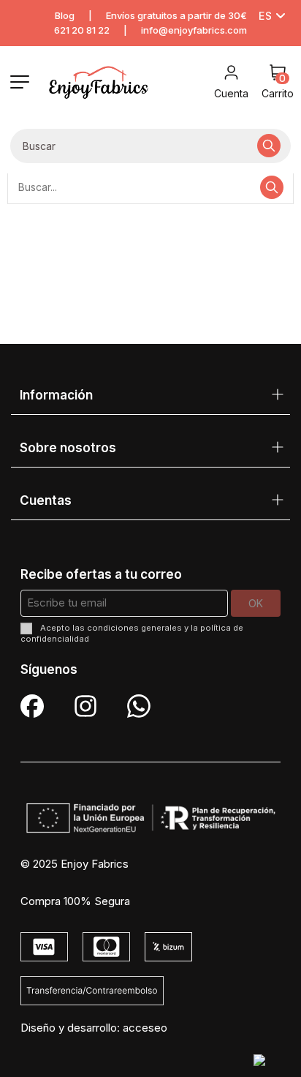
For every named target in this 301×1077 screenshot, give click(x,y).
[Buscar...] (269, 146)
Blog (65, 15)
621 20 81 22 (82, 30)
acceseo (145, 1028)
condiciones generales (134, 628)
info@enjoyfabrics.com (194, 30)
